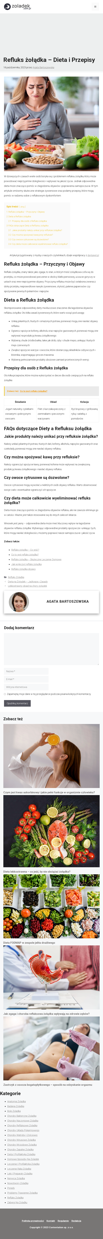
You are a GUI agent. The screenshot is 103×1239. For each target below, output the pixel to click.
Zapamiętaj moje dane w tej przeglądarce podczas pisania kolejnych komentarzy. (49, 694)
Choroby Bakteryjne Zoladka (21, 1115)
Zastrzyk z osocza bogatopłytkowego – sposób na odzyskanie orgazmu (47, 1084)
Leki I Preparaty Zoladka (19, 1173)
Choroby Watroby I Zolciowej (22, 1135)
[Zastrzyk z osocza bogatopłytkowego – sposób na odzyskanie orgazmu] (51, 1049)
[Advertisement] (51, 34)
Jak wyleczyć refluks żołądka (26, 564)
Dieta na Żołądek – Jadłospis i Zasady (28, 581)
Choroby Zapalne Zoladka (20, 1149)
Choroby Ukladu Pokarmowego (23, 1130)
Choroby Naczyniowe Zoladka (22, 1120)
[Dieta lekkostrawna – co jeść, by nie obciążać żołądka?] (51, 832)
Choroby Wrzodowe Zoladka (22, 1144)
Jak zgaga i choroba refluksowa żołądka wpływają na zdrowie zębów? (46, 1013)
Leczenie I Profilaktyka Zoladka (23, 1164)
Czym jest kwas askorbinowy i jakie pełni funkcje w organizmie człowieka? (49, 792)
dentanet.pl (93, 255)
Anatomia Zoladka (16, 1101)
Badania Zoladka (15, 1106)
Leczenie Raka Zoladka (19, 1168)
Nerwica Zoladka (16, 1178)
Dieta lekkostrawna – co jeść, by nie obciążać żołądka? (36, 871)
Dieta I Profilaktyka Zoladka (21, 1154)
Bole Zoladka (14, 1111)
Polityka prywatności (33, 1220)
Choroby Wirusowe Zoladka (21, 1140)
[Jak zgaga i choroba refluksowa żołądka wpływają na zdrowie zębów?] (51, 978)
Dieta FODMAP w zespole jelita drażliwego (29, 942)
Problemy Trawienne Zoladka (22, 1192)
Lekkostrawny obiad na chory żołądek (27, 585)
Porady (11, 1188)
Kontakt (51, 1220)
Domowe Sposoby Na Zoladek (23, 1159)
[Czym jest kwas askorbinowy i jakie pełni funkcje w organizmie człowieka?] (51, 757)
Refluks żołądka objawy (23, 569)
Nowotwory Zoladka (17, 1183)
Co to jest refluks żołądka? (25, 554)
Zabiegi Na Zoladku (17, 1202)
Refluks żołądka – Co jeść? (25, 549)
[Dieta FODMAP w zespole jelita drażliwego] (51, 907)
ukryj (22, 207)
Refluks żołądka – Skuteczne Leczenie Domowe (36, 559)
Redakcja (76, 1220)
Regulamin (63, 1220)
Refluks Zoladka (16, 577)
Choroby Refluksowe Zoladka (22, 1125)
